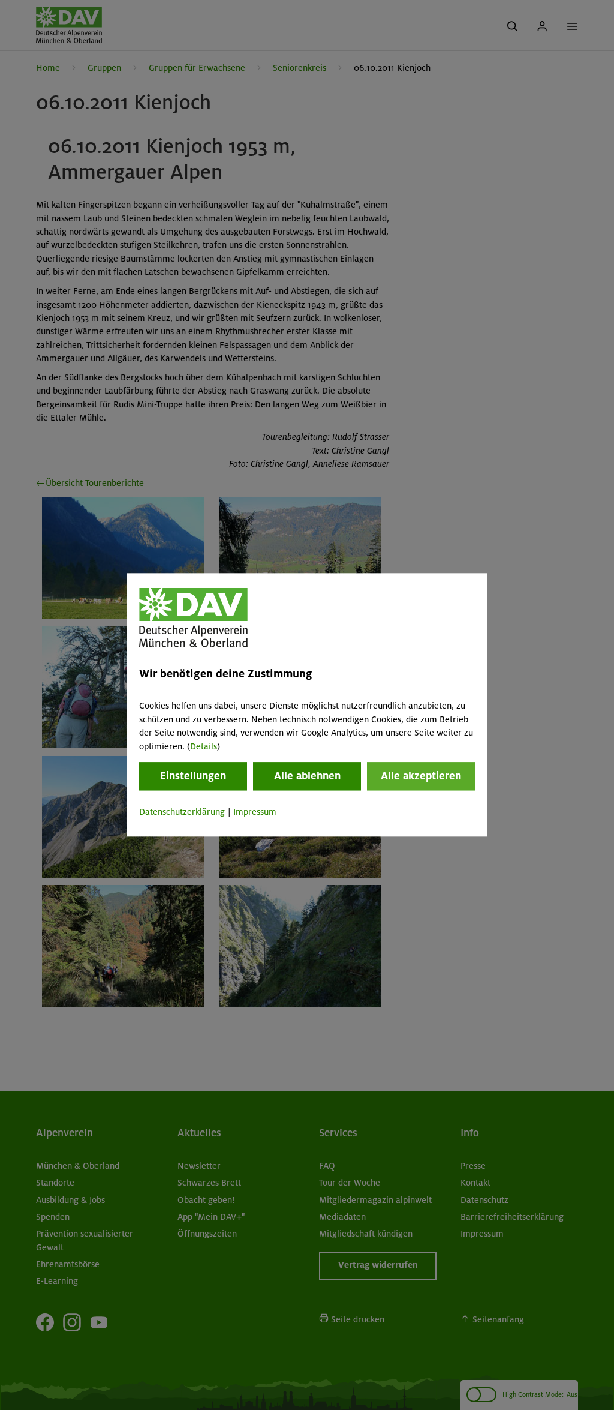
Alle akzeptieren (421, 775)
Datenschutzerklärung (182, 811)
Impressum (254, 811)
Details (203, 746)
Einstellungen (193, 775)
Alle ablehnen (307, 775)
